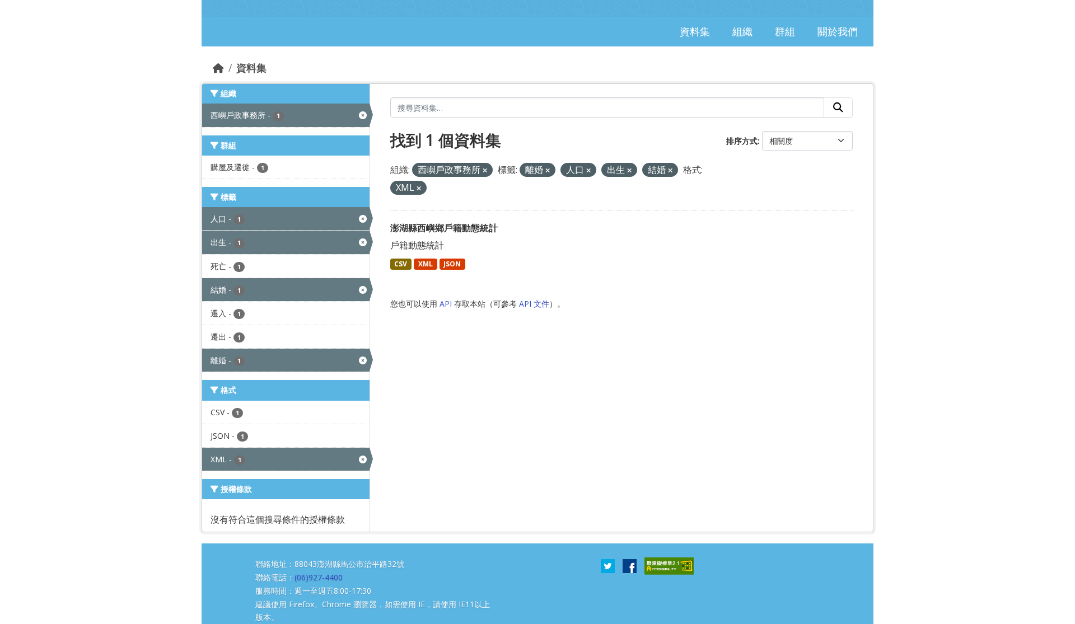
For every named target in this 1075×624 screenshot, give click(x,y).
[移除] (485, 170)
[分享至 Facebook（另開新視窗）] (629, 565)
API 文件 (534, 303)
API (446, 303)
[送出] (838, 107)
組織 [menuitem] (742, 31)
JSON (452, 264)
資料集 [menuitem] (695, 31)
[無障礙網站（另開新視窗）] (669, 565)
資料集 (251, 67)
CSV (400, 264)
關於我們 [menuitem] (837, 31)
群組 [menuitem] (785, 31)
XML (425, 264)
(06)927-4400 (319, 577)
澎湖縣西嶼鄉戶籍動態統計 (444, 228)
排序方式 (742, 140)
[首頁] (218, 67)
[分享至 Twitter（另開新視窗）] (608, 565)
